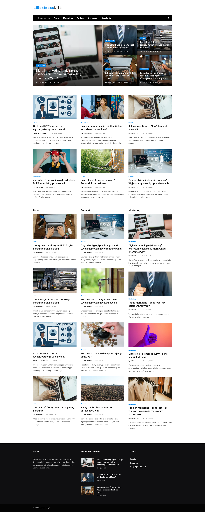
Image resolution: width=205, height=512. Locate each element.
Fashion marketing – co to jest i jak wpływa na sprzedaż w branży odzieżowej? (147, 411)
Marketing (68, 18)
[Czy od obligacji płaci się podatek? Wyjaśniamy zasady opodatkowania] (150, 161)
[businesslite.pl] (48, 7)
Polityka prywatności (138, 467)
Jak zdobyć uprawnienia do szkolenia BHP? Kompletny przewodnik (54, 182)
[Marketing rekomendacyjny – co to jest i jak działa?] (150, 335)
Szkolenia (106, 18)
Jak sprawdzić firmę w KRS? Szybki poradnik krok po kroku (119, 76)
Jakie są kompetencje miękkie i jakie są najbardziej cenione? (101, 128)
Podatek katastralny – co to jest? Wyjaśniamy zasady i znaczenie (99, 301)
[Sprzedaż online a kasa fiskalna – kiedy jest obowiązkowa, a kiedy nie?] (154, 70)
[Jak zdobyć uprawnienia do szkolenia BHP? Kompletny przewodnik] (55, 161)
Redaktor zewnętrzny (40, 133)
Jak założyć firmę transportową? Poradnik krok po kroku (154, 45)
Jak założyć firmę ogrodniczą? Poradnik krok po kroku (98, 182)
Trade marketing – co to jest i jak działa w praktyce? (119, 46)
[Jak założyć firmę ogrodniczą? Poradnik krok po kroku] (102, 161)
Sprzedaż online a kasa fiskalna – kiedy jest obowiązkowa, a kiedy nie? (154, 76)
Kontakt (133, 459)
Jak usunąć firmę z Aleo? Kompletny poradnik (149, 128)
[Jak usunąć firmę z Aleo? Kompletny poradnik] (150, 107)
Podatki (80, 18)
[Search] (168, 18)
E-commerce (43, 18)
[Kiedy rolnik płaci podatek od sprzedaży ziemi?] (102, 388)
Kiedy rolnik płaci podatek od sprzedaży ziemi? (97, 409)
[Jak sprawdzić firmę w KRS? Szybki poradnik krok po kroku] (119, 70)
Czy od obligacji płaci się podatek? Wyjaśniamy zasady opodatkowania (148, 182)
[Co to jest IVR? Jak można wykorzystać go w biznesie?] (55, 107)
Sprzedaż (93, 18)
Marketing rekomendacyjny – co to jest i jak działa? (148, 355)
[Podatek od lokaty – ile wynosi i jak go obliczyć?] (102, 334)
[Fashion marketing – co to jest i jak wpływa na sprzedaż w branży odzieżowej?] (150, 389)
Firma (56, 18)
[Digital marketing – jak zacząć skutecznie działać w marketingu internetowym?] (67, 55)
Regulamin (134, 463)
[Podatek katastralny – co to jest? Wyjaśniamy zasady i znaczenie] (102, 280)
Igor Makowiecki (41, 82)
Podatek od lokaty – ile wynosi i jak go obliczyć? (102, 355)
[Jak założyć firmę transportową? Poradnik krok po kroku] (154, 40)
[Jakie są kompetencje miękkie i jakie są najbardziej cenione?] (102, 107)
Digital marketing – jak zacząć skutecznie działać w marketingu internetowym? (59, 74)
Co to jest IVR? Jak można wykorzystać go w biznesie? (49, 128)
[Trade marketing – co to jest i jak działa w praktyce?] (119, 40)
